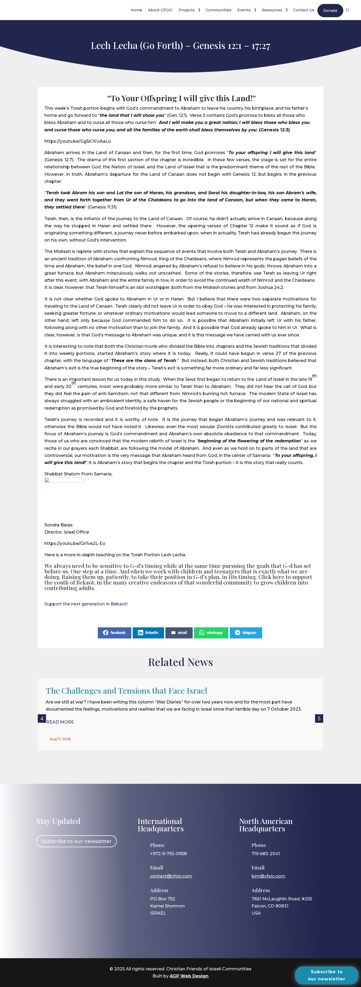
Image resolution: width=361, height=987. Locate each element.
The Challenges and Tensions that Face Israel (126, 690)
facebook (118, 633)
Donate (330, 10)
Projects (187, 10)
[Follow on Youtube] (88, 862)
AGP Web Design (189, 976)
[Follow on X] (73, 862)
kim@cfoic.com (268, 876)
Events (244, 10)
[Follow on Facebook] (42, 862)
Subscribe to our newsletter (76, 841)
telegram (249, 633)
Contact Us (303, 10)
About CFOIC (160, 10)
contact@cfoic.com (171, 876)
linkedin (151, 633)
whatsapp (215, 633)
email (182, 633)
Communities (219, 10)
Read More (60, 722)
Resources (272, 10)
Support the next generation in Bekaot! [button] (86, 603)
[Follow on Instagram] (58, 862)
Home (136, 10)
